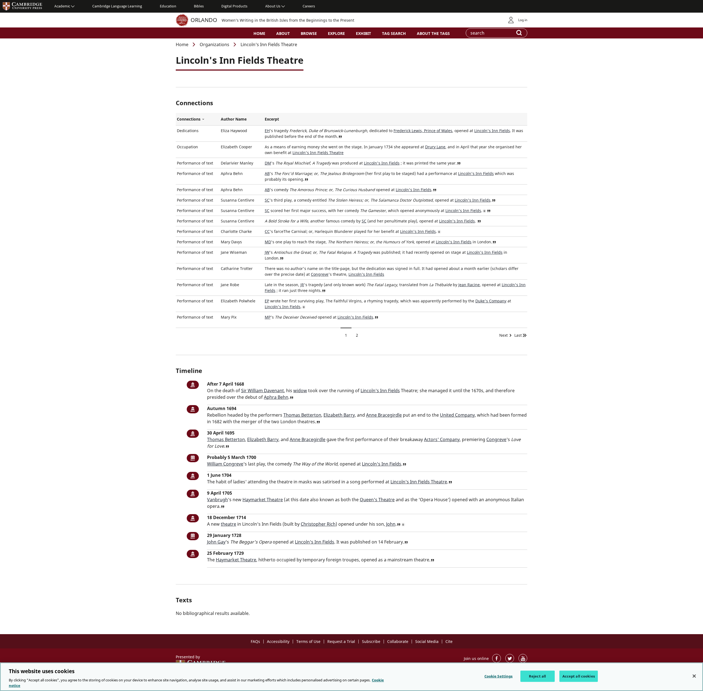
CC (267, 231)
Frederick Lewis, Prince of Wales (423, 130)
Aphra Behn (276, 397)
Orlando (204, 20)
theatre (228, 524)
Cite (449, 641)
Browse (309, 33)
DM (268, 163)
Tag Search (394, 33)
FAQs (255, 641)
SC (267, 200)
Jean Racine (469, 284)
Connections (198, 119)
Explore (336, 33)
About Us (272, 6)
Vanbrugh (217, 500)
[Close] (694, 676)
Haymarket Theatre (262, 500)
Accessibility (278, 641)
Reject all (537, 676)
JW (267, 252)
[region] (351, 676)
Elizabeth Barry (339, 415)
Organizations (214, 44)
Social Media (427, 641)
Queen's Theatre (377, 500)
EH (267, 130)
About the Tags (433, 33)
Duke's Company (490, 300)
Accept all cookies (578, 676)
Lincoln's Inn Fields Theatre (318, 152)
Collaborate (397, 641)
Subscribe (371, 641)
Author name (234, 119)
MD (268, 241)
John (390, 524)
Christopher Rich (318, 524)
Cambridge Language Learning (117, 6)
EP (267, 300)
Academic (62, 6)
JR (302, 284)
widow (300, 391)
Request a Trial (341, 641)
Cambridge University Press (22, 6)
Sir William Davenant (262, 391)
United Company (457, 415)
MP (267, 317)
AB (267, 173)
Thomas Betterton (302, 415)
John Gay (216, 542)
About (283, 33)
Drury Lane (435, 146)
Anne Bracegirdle (384, 415)
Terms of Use (308, 641)
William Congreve (225, 464)
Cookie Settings (498, 676)
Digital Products (234, 6)
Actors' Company (442, 439)
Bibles (199, 6)
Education (168, 6)
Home (259, 33)
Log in (522, 20)
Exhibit (363, 33)
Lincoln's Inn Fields (492, 130)
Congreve (319, 274)
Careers (309, 6)
